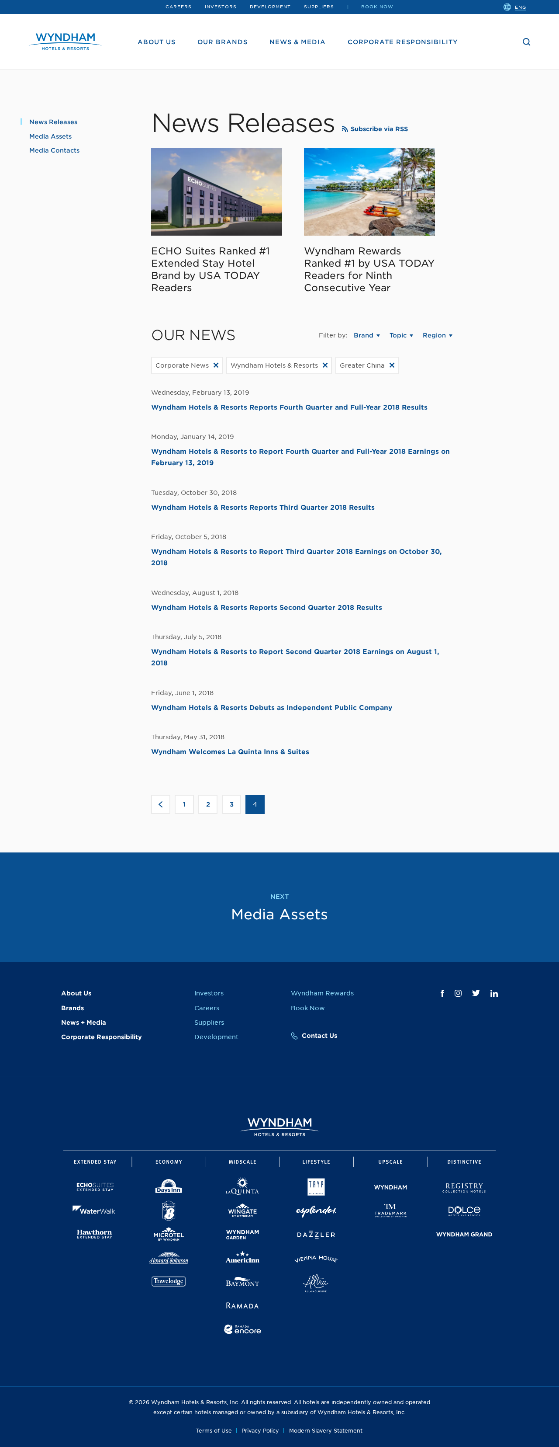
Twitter (476, 993)
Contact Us (319, 1035)
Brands (72, 1008)
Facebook (442, 993)
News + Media (83, 1022)
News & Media (297, 41)
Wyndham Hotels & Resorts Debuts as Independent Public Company (271, 708)
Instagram (458, 993)
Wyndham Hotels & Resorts (274, 365)
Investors (221, 6)
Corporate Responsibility (403, 41)
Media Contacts (54, 150)
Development (270, 6)
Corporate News (182, 365)
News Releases (53, 121)
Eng (520, 6)
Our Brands (222, 41)
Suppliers (319, 6)
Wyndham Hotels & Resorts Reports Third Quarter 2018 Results (263, 507)
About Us (157, 41)
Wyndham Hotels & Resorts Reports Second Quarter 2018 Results (266, 608)
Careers (179, 6)
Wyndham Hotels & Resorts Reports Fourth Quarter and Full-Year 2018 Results (289, 407)
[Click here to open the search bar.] (527, 42)
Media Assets (50, 136)
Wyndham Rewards (322, 993)
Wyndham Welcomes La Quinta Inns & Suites (230, 752)
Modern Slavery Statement (325, 1430)
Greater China (362, 365)
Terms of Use (214, 1430)
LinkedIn (494, 993)
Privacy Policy (260, 1430)
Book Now (377, 6)
